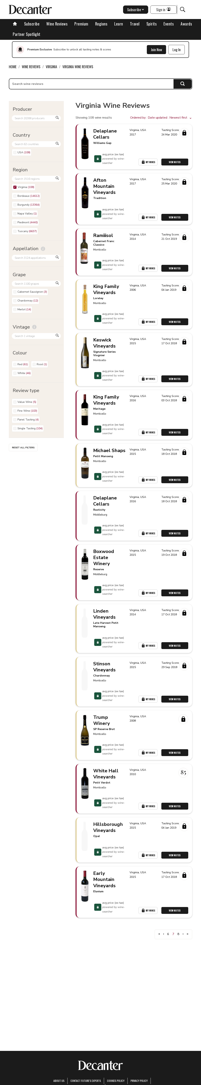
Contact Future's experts (85, 1081)
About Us (58, 1081)
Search (182, 84)
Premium (81, 24)
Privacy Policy (139, 1081)
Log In (177, 49)
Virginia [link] (51, 66)
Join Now (156, 49)
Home (12, 66)
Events (169, 24)
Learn (118, 24)
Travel (135, 24)
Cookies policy (115, 1081)
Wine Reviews (57, 24)
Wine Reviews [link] (31, 66)
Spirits (151, 24)
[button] (161, 117)
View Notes (175, 162)
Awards (186, 24)
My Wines (150, 162)
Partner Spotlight (26, 34)
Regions (101, 24)
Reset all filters (23, 447)
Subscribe (32, 24)
